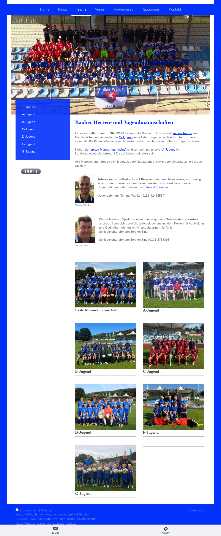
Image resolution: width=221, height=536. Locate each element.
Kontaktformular (157, 187)
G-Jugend (126, 137)
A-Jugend (168, 149)
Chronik (58, 523)
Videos (71, 523)
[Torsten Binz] (85, 228)
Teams (30, 523)
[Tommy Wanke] (84, 188)
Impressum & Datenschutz (78, 518)
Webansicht (197, 510)
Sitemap (46, 510)
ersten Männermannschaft (108, 149)
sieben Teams (182, 133)
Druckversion (29, 510)
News (19, 523)
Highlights (44, 523)
